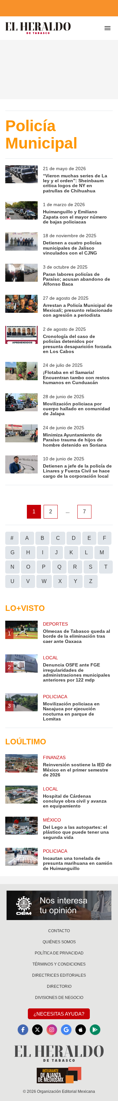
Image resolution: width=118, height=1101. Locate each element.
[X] (37, 1029)
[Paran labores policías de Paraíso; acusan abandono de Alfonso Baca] (21, 275)
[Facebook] (23, 1029)
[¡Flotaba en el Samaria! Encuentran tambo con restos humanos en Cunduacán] (21, 373)
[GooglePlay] (95, 1029)
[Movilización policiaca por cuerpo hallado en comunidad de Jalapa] (21, 405)
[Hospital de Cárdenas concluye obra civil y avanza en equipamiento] (21, 797)
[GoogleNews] (66, 1029)
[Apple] (80, 1029)
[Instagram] (52, 1029)
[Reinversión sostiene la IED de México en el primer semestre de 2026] (21, 765)
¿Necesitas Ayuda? (58, 1014)
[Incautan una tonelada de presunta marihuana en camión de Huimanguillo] (21, 859)
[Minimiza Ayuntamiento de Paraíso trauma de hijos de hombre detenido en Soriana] (21, 436)
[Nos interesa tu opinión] (59, 905)
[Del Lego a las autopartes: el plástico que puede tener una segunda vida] (21, 828)
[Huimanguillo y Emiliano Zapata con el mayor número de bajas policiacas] (21, 212)
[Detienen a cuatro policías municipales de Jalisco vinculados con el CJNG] (21, 244)
